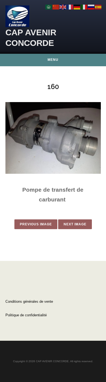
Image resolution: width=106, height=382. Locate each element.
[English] (63, 7)
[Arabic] (48, 7)
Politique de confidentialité (26, 315)
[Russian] (91, 7)
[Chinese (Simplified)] (56, 7)
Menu (53, 60)
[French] (70, 7)
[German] (77, 7)
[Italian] (84, 7)
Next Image (75, 224)
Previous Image (36, 224)
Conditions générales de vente (29, 301)
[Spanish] (98, 7)
